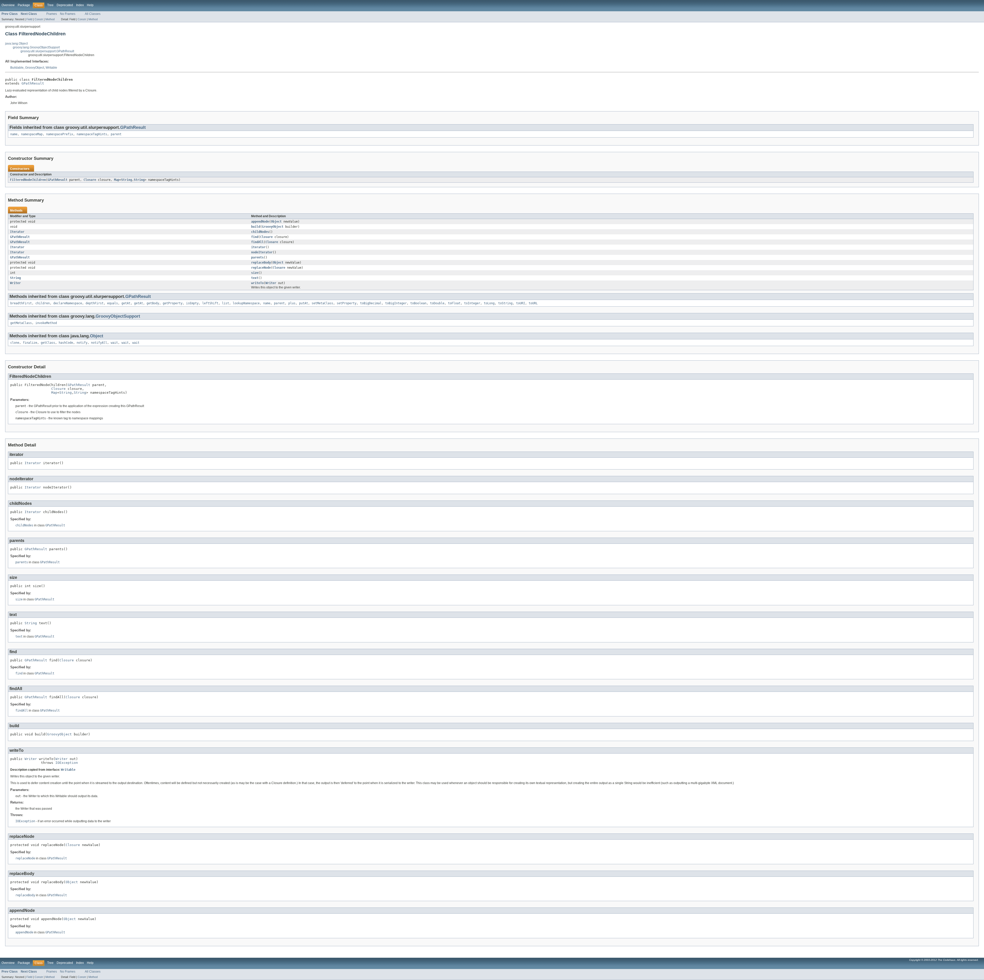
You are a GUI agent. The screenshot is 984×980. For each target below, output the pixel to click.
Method (50, 19)
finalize (30, 343)
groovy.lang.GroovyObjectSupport (36, 47)
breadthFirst (21, 303)
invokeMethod (46, 323)
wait (114, 343)
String (126, 180)
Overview (8, 5)
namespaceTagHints (92, 134)
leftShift (210, 303)
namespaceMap (32, 134)
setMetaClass (322, 303)
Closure (90, 180)
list (225, 303)
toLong (489, 303)
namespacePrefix (59, 134)
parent (116, 134)
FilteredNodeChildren (28, 180)
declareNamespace (67, 303)
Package (24, 5)
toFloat (454, 303)
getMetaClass (21, 323)
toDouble (437, 303)
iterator (258, 247)
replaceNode (261, 267)
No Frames (67, 14)
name (13, 134)
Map (116, 180)
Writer (15, 283)
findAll (257, 242)
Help (90, 5)
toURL (533, 303)
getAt (125, 303)
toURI (520, 303)
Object (276, 221)
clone (14, 343)
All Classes (92, 14)
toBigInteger (396, 303)
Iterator (17, 232)
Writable (51, 67)
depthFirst (95, 303)
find (254, 237)
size (254, 273)
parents (257, 257)
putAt (303, 303)
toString (505, 303)
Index (80, 5)
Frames (51, 14)
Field (29, 19)
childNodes (260, 232)
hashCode (66, 343)
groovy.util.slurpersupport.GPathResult (47, 51)
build (255, 226)
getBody (153, 303)
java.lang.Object (16, 43)
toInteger (472, 303)
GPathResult (33, 83)
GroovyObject (34, 67)
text (254, 278)
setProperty (346, 303)
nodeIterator (262, 252)
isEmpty (192, 303)
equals (112, 303)
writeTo (257, 283)
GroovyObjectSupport (118, 316)
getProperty (172, 303)
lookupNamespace (246, 303)
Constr (39, 19)
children (42, 303)
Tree (50, 5)
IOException (66, 763)
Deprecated (65, 5)
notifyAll (99, 343)
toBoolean (418, 303)
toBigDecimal (371, 303)
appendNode (260, 221)
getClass (48, 343)
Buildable (17, 67)
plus (291, 303)
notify (82, 343)
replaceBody (261, 262)
